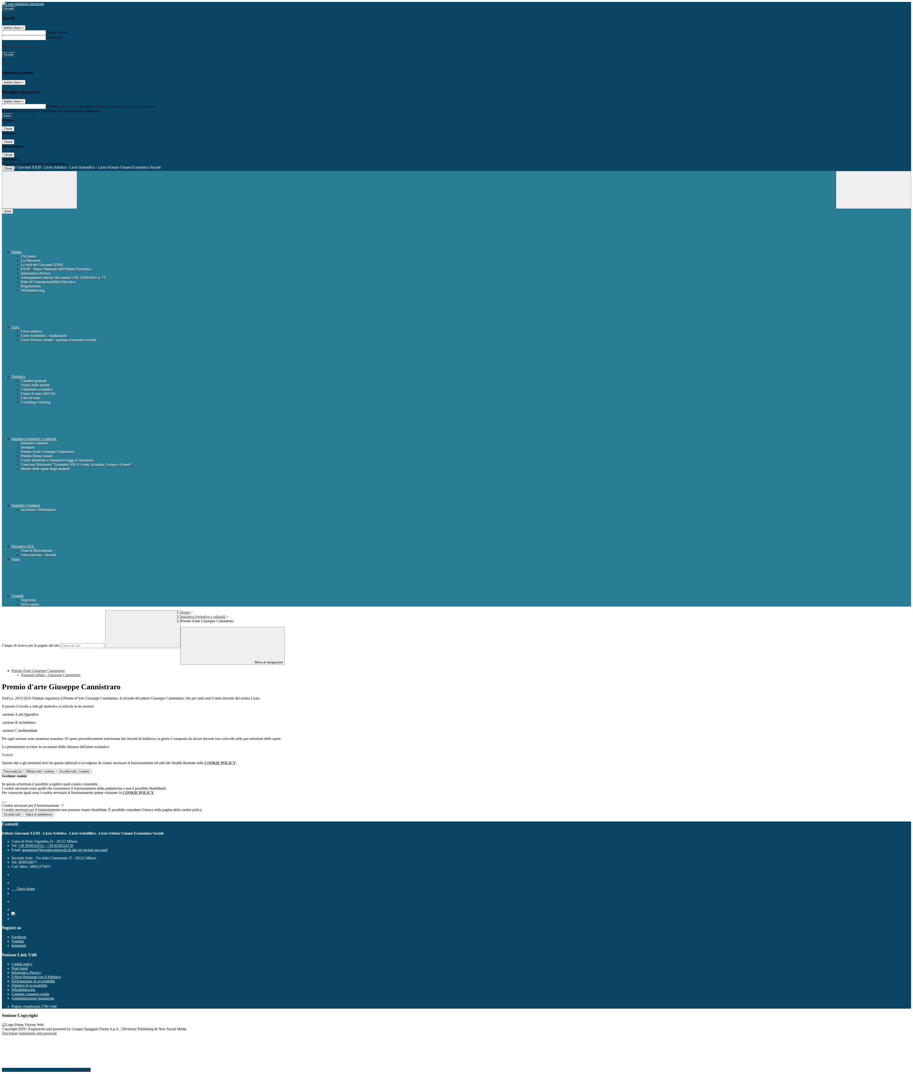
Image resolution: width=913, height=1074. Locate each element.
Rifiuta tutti (40, 771)
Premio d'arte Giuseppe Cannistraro (38, 671)
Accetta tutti (74, 771)
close (7, 211)
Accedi (8, 8)
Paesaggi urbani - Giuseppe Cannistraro (50, 675)
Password (54, 37)
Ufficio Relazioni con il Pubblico (36, 977)
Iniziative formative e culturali (203, 617)
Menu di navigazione (268, 662)
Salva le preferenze (38, 814)
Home (185, 612)
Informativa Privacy (26, 973)
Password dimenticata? (19, 46)
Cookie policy (22, 964)
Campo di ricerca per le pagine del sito (30, 645)
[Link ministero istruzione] (23, 4)
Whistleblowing (23, 990)
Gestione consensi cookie (30, 994)
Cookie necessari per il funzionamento (31, 805)
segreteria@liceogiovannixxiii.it (64, 850)
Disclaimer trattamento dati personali (29, 1033)
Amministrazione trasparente (32, 998)
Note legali (19, 968)
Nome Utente (57, 32)
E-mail (52, 106)
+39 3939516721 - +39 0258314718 (45, 846)
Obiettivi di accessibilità (29, 985)
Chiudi (8, 129)
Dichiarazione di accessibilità (33, 981)
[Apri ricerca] (873, 190)
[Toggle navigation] (39, 190)
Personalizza (13, 771)
